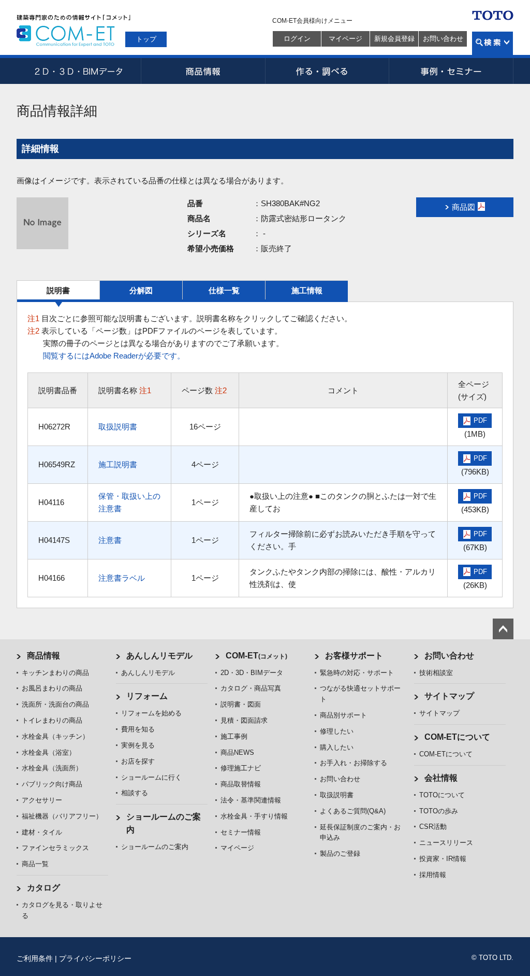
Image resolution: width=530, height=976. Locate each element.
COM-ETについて (457, 737)
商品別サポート (343, 715)
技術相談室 (436, 673)
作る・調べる (327, 71)
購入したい (337, 747)
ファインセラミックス (55, 848)
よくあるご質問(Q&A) (353, 811)
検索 (492, 43)
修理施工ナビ (240, 768)
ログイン (297, 38)
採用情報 (432, 875)
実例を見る (138, 745)
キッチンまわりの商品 (55, 673)
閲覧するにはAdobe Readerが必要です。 (114, 355)
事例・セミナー (451, 71)
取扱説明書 (117, 426)
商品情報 (203, 71)
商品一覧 (35, 864)
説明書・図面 (240, 704)
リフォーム (147, 696)
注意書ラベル (121, 577)
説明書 (58, 290)
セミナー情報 (240, 832)
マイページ (345, 38)
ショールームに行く (151, 777)
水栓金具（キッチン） (55, 736)
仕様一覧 (224, 290)
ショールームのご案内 (154, 847)
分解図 (141, 290)
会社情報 (441, 777)
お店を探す (138, 761)
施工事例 (233, 736)
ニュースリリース (446, 842)
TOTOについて (442, 795)
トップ (146, 39)
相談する (134, 793)
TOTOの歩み (438, 811)
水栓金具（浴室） (49, 752)
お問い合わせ (443, 38)
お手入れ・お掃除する (353, 763)
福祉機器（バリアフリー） (62, 816)
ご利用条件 (35, 958)
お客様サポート (354, 655)
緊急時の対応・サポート (357, 673)
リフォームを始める (151, 713)
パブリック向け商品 (52, 784)
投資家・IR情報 (442, 859)
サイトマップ (449, 696)
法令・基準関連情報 (250, 800)
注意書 (110, 540)
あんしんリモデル (159, 655)
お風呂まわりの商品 (52, 688)
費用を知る (138, 729)
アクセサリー (42, 800)
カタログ (43, 887)
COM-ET (256, 655)
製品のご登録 (340, 853)
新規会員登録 (394, 38)
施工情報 (306, 290)
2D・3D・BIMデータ (79, 71)
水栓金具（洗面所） (52, 768)
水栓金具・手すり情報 (254, 816)
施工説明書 (117, 464)
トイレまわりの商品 (52, 720)
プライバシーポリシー (95, 958)
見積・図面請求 (244, 720)
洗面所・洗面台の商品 (55, 704)
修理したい (337, 731)
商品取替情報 (240, 784)
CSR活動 (433, 826)
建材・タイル (42, 832)
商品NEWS (237, 752)
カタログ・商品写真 (250, 688)
